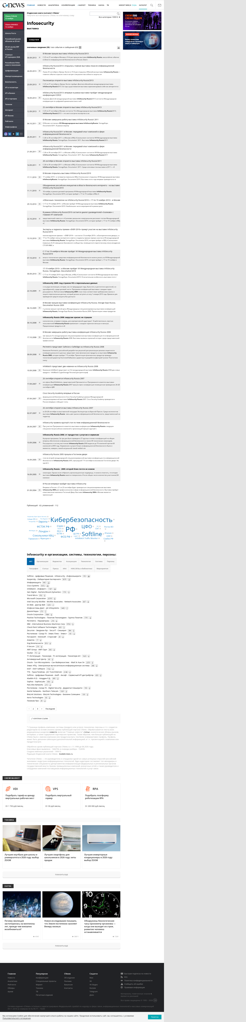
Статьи (45, 568)
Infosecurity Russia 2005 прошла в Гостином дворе (65, 454)
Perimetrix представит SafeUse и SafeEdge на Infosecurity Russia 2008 (73, 347)
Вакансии (68, 984)
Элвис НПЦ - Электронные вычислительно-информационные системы (58, 665)
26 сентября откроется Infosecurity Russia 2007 (63, 378)
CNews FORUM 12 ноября (11, 17)
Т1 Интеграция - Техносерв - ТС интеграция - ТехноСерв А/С (54, 656)
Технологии (86, 561)
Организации (42, 561)
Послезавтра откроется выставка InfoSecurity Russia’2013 (68, 80)
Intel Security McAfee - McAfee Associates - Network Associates (54, 601)
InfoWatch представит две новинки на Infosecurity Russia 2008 (70, 366)
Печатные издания (44, 995)
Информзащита (34, 582)
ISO (98, 526)
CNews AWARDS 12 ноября (11, 25)
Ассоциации (71, 561)
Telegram (94, 991)
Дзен (92, 995)
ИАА (64, 568)
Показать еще (61, 874)
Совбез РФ (108, 538)
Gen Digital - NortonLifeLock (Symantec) (44, 592)
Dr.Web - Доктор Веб (36, 605)
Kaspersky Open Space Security (37, 517)
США (60, 526)
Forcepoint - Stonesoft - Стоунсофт (42, 637)
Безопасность (11, 82)
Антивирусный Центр (36, 659)
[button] (151, 5)
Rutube (93, 988)
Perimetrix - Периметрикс (38, 621)
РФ (70, 529)
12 (48, 582)
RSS (125, 977)
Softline (92, 534)
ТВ (108, 5)
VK (91, 981)
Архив (10, 991)
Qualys (30, 653)
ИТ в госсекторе (11, 87)
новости (53, 732)
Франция (44, 538)
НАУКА (101, 5)
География (33, 568)
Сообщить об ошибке (133, 984)
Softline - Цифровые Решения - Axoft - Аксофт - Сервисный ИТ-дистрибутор (60, 675)
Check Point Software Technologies (42, 627)
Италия (108, 533)
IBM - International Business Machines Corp (46, 624)
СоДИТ (76, 536)
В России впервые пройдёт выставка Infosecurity (64, 483)
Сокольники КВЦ (43, 535)
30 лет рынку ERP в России (12, 48)
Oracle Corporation (35, 614)
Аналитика (53, 5)
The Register (44, 519)
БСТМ (59, 533)
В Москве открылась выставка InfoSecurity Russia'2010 (67, 173)
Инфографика (11, 127)
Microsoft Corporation (36, 598)
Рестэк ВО (108, 527)
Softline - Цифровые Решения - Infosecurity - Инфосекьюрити (54, 576)
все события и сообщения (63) (64, 47)
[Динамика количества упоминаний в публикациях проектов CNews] (118, 47)
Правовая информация (134, 987)
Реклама (67, 981)
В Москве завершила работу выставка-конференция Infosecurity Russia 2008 (77, 332)
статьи (87, 732)
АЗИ (108, 536)
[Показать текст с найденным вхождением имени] (80, 47)
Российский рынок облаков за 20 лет (13, 40)
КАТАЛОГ (143, 5)
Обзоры (11, 988)
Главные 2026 (12, 56)
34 (89, 576)
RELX (59, 531)
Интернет (9, 110)
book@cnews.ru (66, 754)
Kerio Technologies (35, 697)
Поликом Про (33, 700)
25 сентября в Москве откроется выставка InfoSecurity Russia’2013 (72, 107)
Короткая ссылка (40, 719)
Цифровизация (11, 70)
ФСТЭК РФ (43, 526)
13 (69, 579)
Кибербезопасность (81, 519)
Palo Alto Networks (35, 685)
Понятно (154, 1017)
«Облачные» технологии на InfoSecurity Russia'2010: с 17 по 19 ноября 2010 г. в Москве (81, 200)
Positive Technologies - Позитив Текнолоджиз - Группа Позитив (54, 617)
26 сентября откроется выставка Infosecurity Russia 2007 (68, 408)
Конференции (42, 977)
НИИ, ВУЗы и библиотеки (81, 568)
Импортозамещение (13, 76)
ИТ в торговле (11, 99)
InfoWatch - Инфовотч (36, 589)
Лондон (43, 531)
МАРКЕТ (82, 5)
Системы (99, 561)
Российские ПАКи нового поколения (12, 64)
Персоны (110, 561)
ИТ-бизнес (9, 115)
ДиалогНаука (32, 611)
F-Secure (30, 646)
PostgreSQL (32, 521)
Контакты (68, 988)
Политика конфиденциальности (138, 980)
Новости (11, 977)
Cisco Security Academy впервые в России (61, 393)
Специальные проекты (46, 981)
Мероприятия (102, 568)
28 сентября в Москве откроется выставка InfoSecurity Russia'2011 (72, 161)
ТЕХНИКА (92, 5)
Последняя (50, 709)
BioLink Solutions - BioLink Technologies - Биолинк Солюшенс (53, 694)
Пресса (56, 568)
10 (47, 586)
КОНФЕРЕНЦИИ (68, 5)
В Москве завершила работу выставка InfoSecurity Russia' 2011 (71, 119)
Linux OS (31, 519)
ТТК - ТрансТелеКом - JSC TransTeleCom (44, 672)
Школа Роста (10, 33)
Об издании (69, 977)
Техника (39, 988)
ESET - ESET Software (36, 669)
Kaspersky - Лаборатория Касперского (44, 579)
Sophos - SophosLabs (36, 681)
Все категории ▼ (109, 17)
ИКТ (30, 561)
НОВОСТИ (41, 5)
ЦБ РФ (76, 533)
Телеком (8, 104)
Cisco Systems (33, 585)
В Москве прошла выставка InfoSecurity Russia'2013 (66, 53)
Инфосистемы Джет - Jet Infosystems (43, 608)
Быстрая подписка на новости (137, 973)
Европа (43, 521)
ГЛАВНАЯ (31, 5)
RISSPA (59, 529)
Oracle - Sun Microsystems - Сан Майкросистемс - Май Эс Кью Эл (55, 662)
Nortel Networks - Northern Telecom (42, 691)
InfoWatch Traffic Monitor (86, 538)
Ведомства (57, 561)
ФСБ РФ (65, 536)
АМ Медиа (32, 531)
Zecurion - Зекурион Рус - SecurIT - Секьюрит (46, 630)
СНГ (97, 528)
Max (91, 977)
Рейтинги (9, 121)
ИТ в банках (10, 93)
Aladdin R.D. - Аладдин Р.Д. (39, 678)
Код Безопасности (35, 643)
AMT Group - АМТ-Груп (37, 649)
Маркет (39, 984)
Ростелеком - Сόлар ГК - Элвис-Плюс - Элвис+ (47, 633)
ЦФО (86, 527)
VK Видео (94, 984)
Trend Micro (32, 595)
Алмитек (30, 640)
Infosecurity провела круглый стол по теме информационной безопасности (76, 422)
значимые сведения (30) (38, 47)
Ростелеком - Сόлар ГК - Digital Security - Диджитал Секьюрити (54, 688)
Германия (33, 538)
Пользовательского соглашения (17, 1018)
